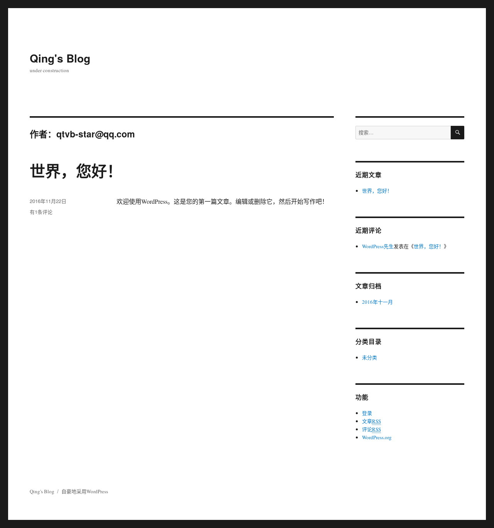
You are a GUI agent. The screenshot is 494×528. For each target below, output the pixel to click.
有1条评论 (41, 211)
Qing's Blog (60, 58)
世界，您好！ (76, 170)
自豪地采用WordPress (84, 491)
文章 (371, 421)
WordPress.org (377, 437)
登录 (367, 413)
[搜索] (457, 132)
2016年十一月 (377, 301)
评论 (371, 429)
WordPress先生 (378, 246)
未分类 (369, 357)
